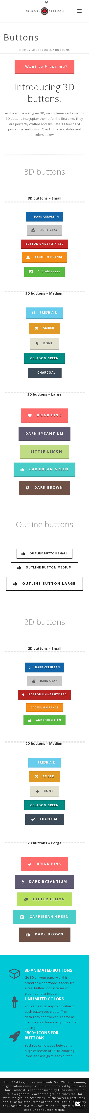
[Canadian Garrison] (44, 11)
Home (23, 50)
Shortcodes (41, 50)
